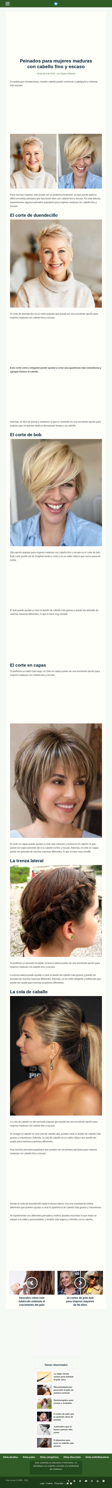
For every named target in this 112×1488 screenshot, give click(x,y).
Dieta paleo (29, 1457)
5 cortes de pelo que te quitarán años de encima (64, 1417)
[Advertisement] (56, 33)
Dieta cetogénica (49, 1457)
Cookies (49, 1483)
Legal (42, 1483)
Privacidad (58, 1483)
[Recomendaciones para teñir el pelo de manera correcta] (45, 1390)
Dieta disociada (72, 1457)
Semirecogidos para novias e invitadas (64, 1401)
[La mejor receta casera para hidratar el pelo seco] (45, 1377)
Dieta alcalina (10, 1457)
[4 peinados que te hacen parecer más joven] (45, 1429)
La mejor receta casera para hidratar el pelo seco (64, 1377)
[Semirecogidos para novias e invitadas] (45, 1403)
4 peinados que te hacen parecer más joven (63, 1429)
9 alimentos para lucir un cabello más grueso (64, 1443)
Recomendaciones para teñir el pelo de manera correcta (64, 1390)
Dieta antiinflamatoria (97, 1457)
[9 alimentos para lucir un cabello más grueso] (45, 1443)
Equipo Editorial (68, 73)
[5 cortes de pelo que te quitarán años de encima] (45, 1416)
